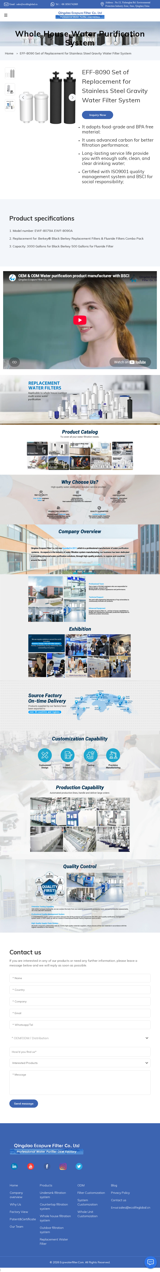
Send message (23, 1103)
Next (72, 97)
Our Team (16, 1226)
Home (9, 53)
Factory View (19, 1212)
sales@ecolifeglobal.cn (26, 4)
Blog (114, 1185)
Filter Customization (91, 1193)
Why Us (15, 1204)
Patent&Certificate (23, 1219)
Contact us (118, 1200)
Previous (23, 97)
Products (46, 1185)
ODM (80, 1185)
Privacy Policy (120, 1193)
